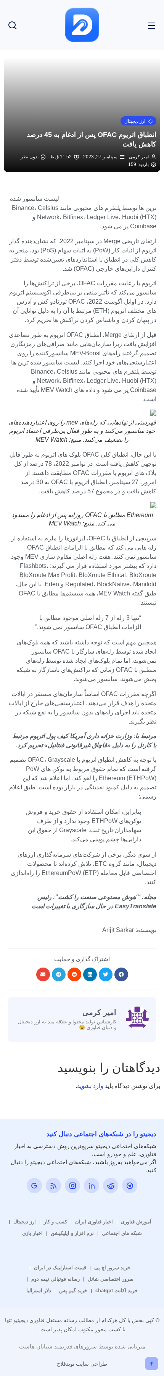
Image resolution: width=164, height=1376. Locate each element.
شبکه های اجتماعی (122, 1233)
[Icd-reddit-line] (110, 1185)
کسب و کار (55, 1222)
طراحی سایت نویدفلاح (82, 1364)
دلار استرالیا (38, 1290)
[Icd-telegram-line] (129, 1185)
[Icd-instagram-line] (72, 1185)
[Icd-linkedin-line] (91, 1185)
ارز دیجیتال (24, 1222)
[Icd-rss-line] (53, 1185)
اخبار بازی (32, 1233)
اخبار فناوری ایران (94, 1222)
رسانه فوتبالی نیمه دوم (55, 1279)
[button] (138, 120)
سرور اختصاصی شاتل (110, 1279)
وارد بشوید (90, 1086)
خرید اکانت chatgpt (116, 1290)
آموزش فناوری (136, 1222)
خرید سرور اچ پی (112, 1267)
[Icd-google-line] (34, 1185)
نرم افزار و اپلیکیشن (72, 1233)
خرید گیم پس (73, 1290)
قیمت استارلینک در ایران (60, 1267)
